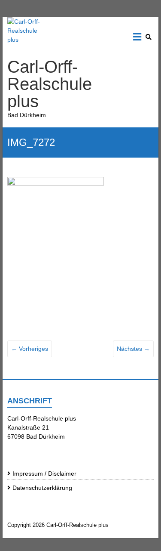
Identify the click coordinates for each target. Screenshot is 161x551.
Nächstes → (133, 348)
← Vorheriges (29, 348)
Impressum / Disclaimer (44, 473)
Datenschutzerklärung (42, 487)
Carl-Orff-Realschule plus (49, 84)
